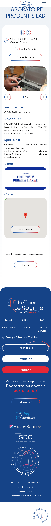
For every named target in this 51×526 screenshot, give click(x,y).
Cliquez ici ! (25, 402)
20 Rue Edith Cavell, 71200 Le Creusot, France (25, 41)
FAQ (42, 320)
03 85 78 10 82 (28, 49)
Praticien (25, 359)
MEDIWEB (37, 496)
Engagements (9, 327)
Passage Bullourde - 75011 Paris (22, 337)
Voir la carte (25, 229)
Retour (25, 265)
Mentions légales (25, 491)
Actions (25, 320)
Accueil (8, 254)
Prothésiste (20, 254)
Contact (25, 327)
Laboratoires (36, 254)
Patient (25, 370)
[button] (25, 215)
